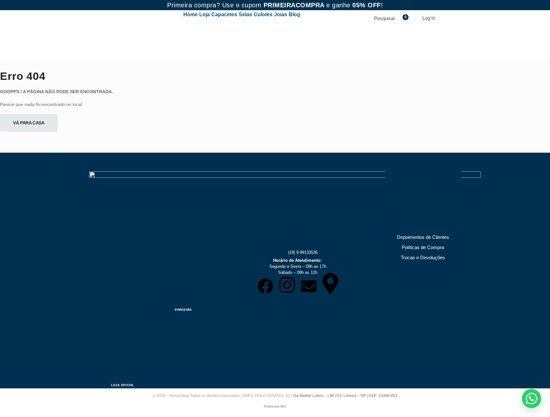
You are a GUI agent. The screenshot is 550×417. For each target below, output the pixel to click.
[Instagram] (287, 285)
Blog (294, 14)
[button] (531, 398)
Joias (280, 14)
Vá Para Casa (29, 122)
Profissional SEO (275, 406)
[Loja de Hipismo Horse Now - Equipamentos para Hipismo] (114, 35)
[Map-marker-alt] (330, 283)
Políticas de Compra (423, 247)
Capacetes (224, 14)
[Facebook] (265, 286)
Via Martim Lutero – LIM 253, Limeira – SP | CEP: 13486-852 (345, 395)
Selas (245, 14)
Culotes (263, 14)
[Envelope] (309, 286)
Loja (204, 14)
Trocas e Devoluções (423, 257)
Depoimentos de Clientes (423, 237)
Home (190, 14)
